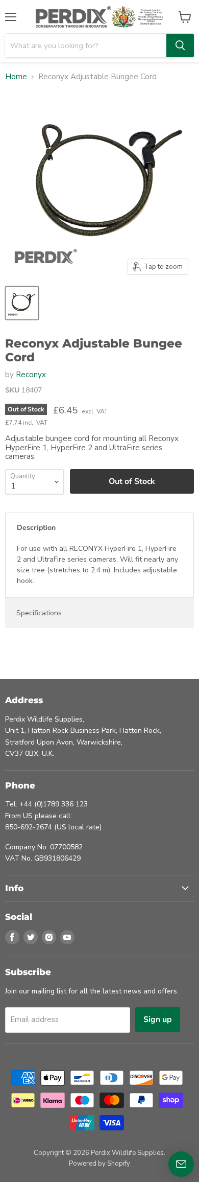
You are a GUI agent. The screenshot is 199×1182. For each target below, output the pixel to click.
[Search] (180, 45)
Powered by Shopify (99, 1163)
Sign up (157, 1019)
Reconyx (31, 374)
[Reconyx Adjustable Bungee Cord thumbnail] (22, 303)
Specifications (39, 613)
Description (36, 527)
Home (16, 77)
